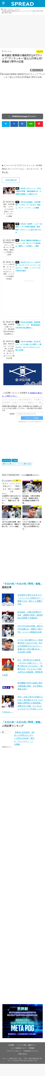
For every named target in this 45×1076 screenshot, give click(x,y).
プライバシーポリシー (14, 1051)
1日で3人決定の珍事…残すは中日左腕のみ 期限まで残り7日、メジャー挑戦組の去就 (30, 629)
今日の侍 (7, 460)
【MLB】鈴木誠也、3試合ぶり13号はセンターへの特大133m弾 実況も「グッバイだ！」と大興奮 (24, 738)
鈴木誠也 (28, 464)
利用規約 (32, 1048)
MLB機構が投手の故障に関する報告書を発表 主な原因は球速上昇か (30, 686)
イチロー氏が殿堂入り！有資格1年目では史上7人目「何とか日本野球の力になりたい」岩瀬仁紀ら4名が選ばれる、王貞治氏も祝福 (30, 646)
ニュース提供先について (18, 1048)
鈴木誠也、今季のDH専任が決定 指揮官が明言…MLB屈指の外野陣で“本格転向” (30, 615)
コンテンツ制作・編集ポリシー (27, 1045)
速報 (15, 460)
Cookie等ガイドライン (31, 1051)
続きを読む (10, 180)
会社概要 (11, 1045)
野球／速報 (34, 583)
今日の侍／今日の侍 (15, 583)
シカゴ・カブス (17, 464)
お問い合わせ (22, 1054)
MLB (6, 464)
